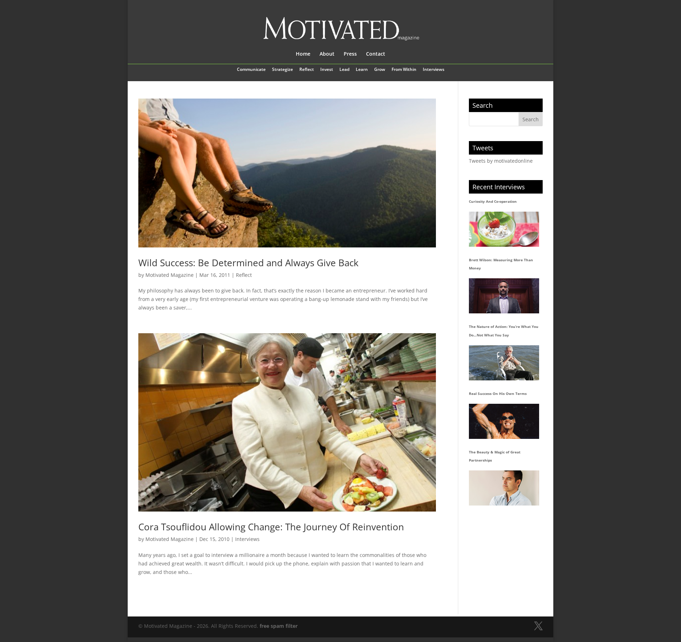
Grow (379, 69)
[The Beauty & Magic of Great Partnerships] (504, 488)
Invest (326, 69)
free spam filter (279, 626)
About (327, 54)
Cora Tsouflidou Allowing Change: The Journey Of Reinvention (271, 526)
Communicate (251, 69)
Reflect (306, 69)
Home (303, 54)
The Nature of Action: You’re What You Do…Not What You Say (503, 330)
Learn (362, 69)
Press (350, 54)
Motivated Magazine (169, 275)
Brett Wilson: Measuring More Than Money (501, 264)
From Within (404, 69)
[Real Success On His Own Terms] (504, 421)
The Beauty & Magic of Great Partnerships (494, 456)
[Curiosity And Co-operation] (504, 229)
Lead (344, 69)
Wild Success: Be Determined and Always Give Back (248, 262)
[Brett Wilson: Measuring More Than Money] (504, 295)
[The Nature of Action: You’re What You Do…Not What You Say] (504, 362)
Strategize (282, 69)
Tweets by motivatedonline (501, 160)
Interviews (433, 69)
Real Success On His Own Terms (498, 393)
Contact (375, 54)
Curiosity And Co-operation (493, 201)
